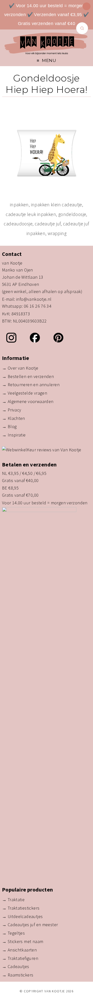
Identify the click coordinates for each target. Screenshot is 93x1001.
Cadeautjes (18, 966)
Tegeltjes (16, 933)
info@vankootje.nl (34, 299)
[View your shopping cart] (87, 6)
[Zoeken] (82, 28)
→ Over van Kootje (20, 368)
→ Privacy (11, 410)
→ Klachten (13, 418)
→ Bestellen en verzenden (28, 376)
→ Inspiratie (14, 435)
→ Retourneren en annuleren (31, 384)
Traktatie (16, 899)
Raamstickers (20, 975)
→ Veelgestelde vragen (24, 393)
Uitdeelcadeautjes (25, 916)
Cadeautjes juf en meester (33, 924)
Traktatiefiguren (23, 958)
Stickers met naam (25, 941)
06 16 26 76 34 (37, 306)
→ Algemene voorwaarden (27, 401)
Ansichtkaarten (22, 950)
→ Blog (9, 426)
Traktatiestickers (24, 908)
